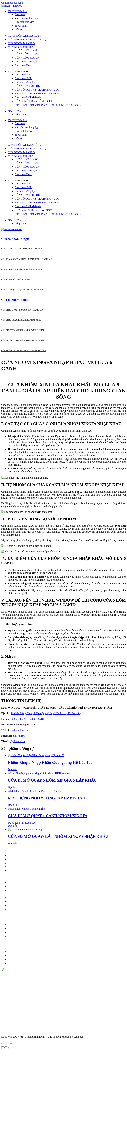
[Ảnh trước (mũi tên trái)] (2, 1046)
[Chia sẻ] (9, 1043)
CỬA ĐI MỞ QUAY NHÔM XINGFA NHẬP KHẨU (22, 310)
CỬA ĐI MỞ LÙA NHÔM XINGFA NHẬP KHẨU (21, 320)
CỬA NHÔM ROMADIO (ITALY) (27, 39)
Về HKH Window (17, 11)
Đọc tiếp (12, 769)
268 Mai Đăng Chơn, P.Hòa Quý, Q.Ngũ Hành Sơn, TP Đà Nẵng (51, 855)
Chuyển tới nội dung (12, 2)
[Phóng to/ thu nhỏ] (2, 1043)
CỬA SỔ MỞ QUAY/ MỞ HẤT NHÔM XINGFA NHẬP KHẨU (26, 259)
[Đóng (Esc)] (12, 1043)
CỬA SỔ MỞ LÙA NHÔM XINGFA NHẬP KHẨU (21, 249)
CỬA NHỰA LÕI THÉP (28, 85)
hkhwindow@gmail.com (29, 859)
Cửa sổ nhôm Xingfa (15, 239)
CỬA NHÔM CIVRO (26, 50)
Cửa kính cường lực (25, 82)
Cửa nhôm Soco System (27, 61)
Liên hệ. (19, 29)
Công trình (20, 114)
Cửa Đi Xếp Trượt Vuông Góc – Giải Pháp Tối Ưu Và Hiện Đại (48, 104)
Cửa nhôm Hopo (23, 65)
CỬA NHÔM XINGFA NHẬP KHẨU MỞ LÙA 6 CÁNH (23, 351)
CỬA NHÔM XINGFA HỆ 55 (24, 35)
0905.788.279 (25, 863)
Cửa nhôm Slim (23, 74)
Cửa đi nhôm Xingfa (15, 299)
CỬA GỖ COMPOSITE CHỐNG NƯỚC (37, 89)
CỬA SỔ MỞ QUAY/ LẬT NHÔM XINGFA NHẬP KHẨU (24, 290)
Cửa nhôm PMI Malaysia (28, 97)
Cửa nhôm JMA (23, 78)
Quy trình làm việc (24, 21)
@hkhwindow (17, 741)
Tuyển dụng (21, 25)
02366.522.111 (42, 863)
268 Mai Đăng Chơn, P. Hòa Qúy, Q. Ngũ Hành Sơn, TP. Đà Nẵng (46, 713)
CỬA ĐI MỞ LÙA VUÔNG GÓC (33, 101)
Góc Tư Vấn (14, 111)
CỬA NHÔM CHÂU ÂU (22, 47)
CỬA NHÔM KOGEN (27, 57)
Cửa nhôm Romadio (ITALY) (23, 890)
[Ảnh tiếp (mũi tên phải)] (6, 1046)
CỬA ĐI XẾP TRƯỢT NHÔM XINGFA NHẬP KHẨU (22, 330)
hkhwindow (19, 735)
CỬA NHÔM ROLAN (27, 53)
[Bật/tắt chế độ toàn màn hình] (6, 1043)
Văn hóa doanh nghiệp (26, 18)
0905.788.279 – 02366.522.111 (28, 719)
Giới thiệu (20, 14)
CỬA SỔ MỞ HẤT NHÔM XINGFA (15, 279)
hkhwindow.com (27, 866)
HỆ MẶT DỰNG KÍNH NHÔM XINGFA (38, 93)
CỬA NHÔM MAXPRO (21, 43)
